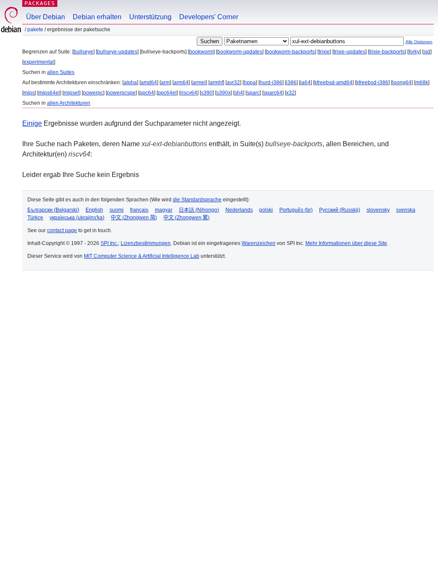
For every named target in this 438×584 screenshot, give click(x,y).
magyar (163, 210)
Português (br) (296, 210)
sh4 (238, 93)
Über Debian (45, 17)
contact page (62, 230)
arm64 (181, 83)
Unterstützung (150, 17)
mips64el (49, 93)
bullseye (83, 52)
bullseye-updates (117, 52)
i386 (291, 83)
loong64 (401, 83)
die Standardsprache (197, 200)
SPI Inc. (109, 243)
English (94, 210)
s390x (223, 93)
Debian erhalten (97, 17)
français (139, 210)
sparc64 (272, 93)
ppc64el (167, 93)
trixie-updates (349, 52)
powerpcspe (121, 93)
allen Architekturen (68, 103)
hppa (250, 83)
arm (165, 83)
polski (266, 210)
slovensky (378, 210)
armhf (216, 83)
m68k (421, 83)
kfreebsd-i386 (372, 83)
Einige (32, 123)
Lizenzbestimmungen (146, 243)
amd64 (149, 83)
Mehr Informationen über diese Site (346, 243)
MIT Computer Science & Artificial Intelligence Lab (141, 256)
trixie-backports (387, 52)
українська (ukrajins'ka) (77, 218)
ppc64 (146, 93)
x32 (290, 93)
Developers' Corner (208, 17)
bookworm (201, 52)
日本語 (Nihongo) (199, 210)
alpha (130, 83)
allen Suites (60, 72)
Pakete (35, 29)
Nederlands (239, 210)
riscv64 (189, 93)
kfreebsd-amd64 (333, 83)
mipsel (71, 93)
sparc (253, 93)
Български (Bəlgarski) (53, 210)
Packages (39, 3)
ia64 (305, 83)
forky (414, 52)
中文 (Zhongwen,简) (134, 218)
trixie (324, 52)
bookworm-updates (239, 52)
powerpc (93, 93)
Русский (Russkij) (339, 210)
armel (199, 83)
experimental (39, 62)
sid (426, 52)
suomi (117, 210)
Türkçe (35, 218)
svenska (405, 210)
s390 (207, 93)
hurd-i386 (271, 83)
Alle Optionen (418, 41)
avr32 (233, 83)
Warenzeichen (258, 243)
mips (29, 93)
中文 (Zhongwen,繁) (186, 218)
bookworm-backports (290, 52)
